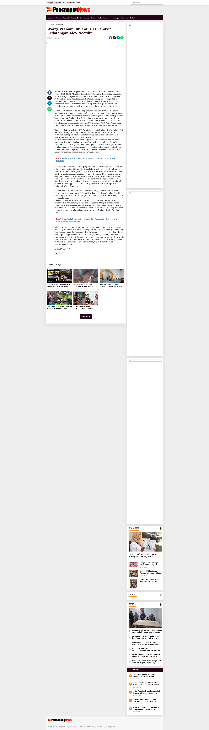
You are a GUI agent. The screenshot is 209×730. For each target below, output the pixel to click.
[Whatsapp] (122, 37)
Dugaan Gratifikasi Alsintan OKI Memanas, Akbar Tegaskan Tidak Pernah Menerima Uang (59, 286)
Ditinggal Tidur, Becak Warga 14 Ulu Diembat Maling (151, 572)
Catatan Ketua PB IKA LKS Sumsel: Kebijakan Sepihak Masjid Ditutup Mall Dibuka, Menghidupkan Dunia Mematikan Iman (146, 709)
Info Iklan (100, 727)
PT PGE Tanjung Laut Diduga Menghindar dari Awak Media (144, 676)
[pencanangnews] (68, 10)
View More (85, 316)
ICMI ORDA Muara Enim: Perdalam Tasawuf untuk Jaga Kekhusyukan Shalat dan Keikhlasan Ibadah (111, 286)
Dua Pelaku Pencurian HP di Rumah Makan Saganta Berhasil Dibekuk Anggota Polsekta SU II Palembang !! (150, 581)
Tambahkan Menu (73, 2)
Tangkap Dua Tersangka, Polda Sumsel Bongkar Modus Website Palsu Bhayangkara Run (149, 564)
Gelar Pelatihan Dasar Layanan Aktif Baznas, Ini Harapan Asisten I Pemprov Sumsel (146, 692)
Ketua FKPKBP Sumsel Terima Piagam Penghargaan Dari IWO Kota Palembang (147, 700)
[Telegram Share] (118, 37)
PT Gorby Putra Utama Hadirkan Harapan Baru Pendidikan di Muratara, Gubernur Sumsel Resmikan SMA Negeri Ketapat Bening (59, 308)
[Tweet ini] (114, 37)
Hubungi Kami (110, 727)
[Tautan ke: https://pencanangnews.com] (160, 528)
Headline (59, 253)
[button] (161, 3)
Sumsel (49, 38)
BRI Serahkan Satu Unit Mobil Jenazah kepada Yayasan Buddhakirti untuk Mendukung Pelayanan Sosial (146, 637)
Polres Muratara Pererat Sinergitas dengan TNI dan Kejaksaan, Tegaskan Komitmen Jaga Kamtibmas (85, 308)
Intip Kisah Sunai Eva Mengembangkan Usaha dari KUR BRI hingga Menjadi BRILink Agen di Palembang (146, 650)
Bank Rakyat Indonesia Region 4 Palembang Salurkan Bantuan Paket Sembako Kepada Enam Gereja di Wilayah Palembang (145, 643)
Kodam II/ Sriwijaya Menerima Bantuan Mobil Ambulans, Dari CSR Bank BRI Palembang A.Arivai (147, 631)
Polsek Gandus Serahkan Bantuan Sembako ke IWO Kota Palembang (146, 684)
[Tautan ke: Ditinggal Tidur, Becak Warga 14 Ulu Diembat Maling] (133, 573)
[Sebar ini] (110, 37)
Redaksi (82, 727)
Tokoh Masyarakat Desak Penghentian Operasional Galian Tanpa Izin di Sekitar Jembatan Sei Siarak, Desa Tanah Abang (83, 286)
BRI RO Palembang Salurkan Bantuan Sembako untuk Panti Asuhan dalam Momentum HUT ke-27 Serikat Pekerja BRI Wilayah (146, 656)
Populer (136, 669)
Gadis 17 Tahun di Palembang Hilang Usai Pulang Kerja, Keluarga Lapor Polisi (142, 555)
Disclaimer (90, 727)
